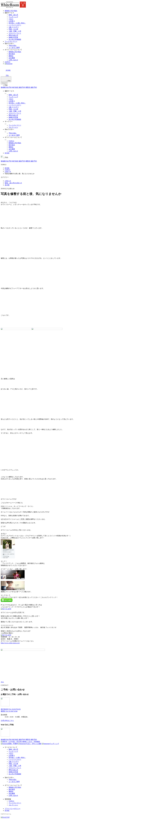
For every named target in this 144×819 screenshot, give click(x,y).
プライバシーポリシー (12, 808)
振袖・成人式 (13, 15)
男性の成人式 (13, 35)
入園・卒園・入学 (15, 31)
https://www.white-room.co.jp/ (10, 643)
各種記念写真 (13, 37)
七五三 (11, 19)
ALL (2, 682)
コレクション (13, 127)
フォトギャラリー (11, 41)
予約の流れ (12, 45)
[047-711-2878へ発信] (6, 609)
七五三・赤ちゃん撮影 (34, 743)
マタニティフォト (15, 33)
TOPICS (7, 62)
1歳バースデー (14, 27)
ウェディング (13, 17)
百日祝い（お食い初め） (17, 23)
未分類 (7, 185)
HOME (7, 153)
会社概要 (12, 58)
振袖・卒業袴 (13, 743)
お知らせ (8, 181)
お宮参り (12, 21)
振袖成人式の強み (11, 11)
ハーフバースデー (15, 25)
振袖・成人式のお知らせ (13, 183)
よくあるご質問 (14, 47)
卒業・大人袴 (13, 29)
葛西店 (11, 56)
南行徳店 (12, 54)
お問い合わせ (13, 60)
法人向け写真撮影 (15, 39)
